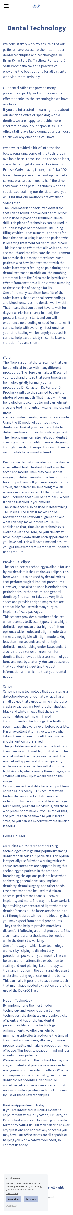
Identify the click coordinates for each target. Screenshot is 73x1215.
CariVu (7, 691)
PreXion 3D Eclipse (47, 572)
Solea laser (17, 208)
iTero (13, 362)
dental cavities (44, 696)
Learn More (12, 1193)
